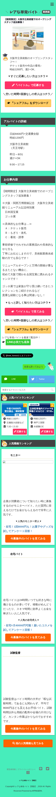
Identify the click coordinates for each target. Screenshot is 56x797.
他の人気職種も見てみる (29, 743)
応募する (21, 431)
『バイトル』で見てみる (30, 311)
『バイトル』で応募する (29, 85)
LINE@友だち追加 (18, 341)
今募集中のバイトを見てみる (28, 538)
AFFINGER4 (37, 791)
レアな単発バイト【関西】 (28, 780)
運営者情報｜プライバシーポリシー (21, 769)
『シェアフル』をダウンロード (30, 102)
